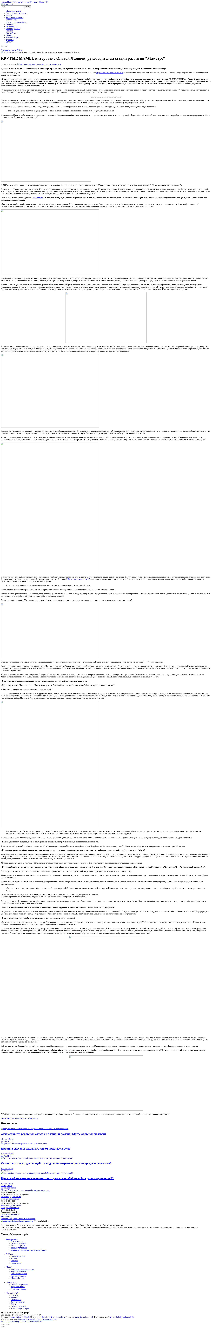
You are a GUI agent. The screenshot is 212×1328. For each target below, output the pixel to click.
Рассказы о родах (18, 1245)
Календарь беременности (16, 13)
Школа (9, 35)
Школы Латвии (17, 1278)
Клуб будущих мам (19, 1248)
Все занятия (6, 1216)
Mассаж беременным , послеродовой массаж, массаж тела (25, 1190)
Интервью (16, 1118)
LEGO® (9, 42)
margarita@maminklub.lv (20, 1317)
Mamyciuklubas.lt (21, 1321)
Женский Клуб (12, 37)
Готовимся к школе (19, 1274)
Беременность (12, 26)
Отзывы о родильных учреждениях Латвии (29, 1250)
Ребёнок (9, 31)
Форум (9, 15)
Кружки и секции (18, 1276)
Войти (19, 50)
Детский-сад (6, 1118)
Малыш (14, 1258)
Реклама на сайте (33, 1319)
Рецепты (14, 1295)
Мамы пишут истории (20, 1308)
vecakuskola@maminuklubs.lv (122, 1317)
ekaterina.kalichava (25, 1221)
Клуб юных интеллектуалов (22, 1269)
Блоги (13, 1304)
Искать (27, 7)
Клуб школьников (18, 1271)
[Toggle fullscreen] (7, 1324)
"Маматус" (38, 198)
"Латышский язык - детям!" (78, 579)
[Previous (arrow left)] (2, 1326)
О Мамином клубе (48, 1319)
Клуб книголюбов (18, 1289)
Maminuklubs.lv (7, 1321)
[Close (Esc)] (2, 1324)
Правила (22, 1319)
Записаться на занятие (10, 1214)
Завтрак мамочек (18, 1302)
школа (35, 1118)
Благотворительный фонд (16, 22)
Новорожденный (13, 29)
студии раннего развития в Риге (109, 73)
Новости (9, 24)
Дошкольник (11, 1282)
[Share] (4, 1324)
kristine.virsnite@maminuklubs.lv (52, 1317)
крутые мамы (26, 1118)
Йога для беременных (10, 1199)
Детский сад (11, 20)
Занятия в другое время (11, 1197)
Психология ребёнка (19, 1284)
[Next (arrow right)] (4, 1326)
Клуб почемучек (18, 1287)
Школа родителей (13, 11)
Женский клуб (12, 1293)
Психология (16, 1263)
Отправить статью (8, 50)
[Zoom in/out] (9, 1324)
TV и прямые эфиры (14, 18)
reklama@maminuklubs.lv (83, 1317)
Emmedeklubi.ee (34, 1321)
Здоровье (9, 40)
